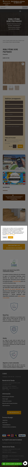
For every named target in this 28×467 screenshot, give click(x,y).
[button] (11, 463)
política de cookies (10, 234)
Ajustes (4, 237)
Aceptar (10, 237)
